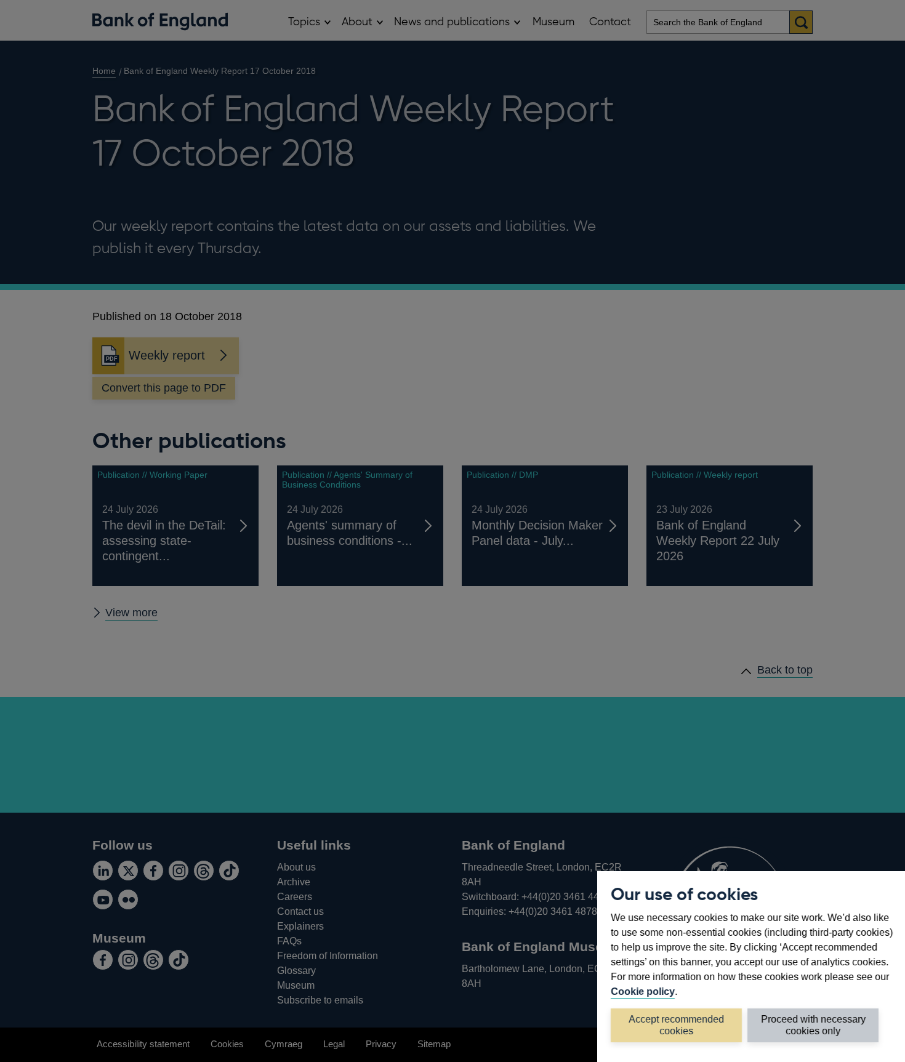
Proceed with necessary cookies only (813, 1024)
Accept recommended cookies (676, 1024)
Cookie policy (643, 991)
